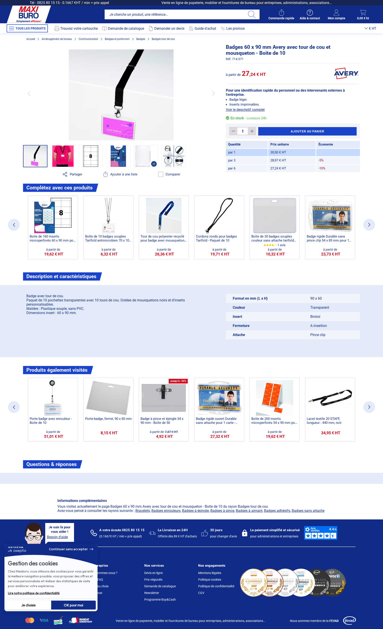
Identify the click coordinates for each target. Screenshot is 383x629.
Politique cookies (209, 579)
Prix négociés (153, 579)
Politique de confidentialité (216, 586)
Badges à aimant (249, 511)
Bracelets (142, 511)
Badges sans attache (308, 511)
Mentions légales (209, 573)
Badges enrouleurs (165, 511)
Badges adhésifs (277, 511)
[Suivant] (213, 93)
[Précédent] (29, 93)
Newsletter (151, 593)
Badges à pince (222, 511)
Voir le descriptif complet (245, 110)
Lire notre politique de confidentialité (34, 593)
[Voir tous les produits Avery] (346, 73)
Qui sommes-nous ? (103, 573)
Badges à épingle (195, 511)
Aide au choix (99, 586)
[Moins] (233, 131)
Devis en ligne (153, 573)
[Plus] (252, 131)
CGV (201, 593)
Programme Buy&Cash (160, 599)
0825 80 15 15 (48, 3)
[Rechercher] (251, 14)
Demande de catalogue (160, 586)
